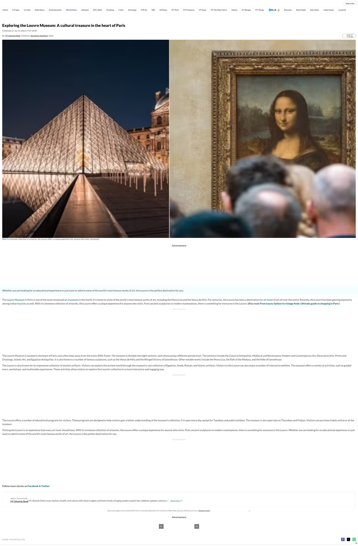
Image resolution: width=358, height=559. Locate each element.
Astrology (132, 10)
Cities (120, 10)
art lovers (268, 299)
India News (39, 10)
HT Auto (202, 10)
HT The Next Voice (219, 10)
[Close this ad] (356, 543)
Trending (110, 10)
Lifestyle (85, 10)
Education (314, 10)
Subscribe (350, 3)
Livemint (342, 10)
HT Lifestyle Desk (12, 36)
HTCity (144, 10)
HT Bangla (246, 10)
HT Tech (175, 10)
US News (163, 10)
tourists (21, 303)
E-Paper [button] (15, 10)
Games (234, 10)
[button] (161, 526)
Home (5, 10)
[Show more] (249, 510)
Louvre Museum (15, 299)
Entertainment (55, 10)
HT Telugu (259, 10)
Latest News (328, 10)
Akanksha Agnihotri (39, 36)
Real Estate (301, 10)
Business (288, 10)
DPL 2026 (97, 10)
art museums (71, 299)
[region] (179, 17)
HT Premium (188, 10)
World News (71, 10)
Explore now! (204, 510)
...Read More (175, 501)
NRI (153, 10)
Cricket (27, 10)
